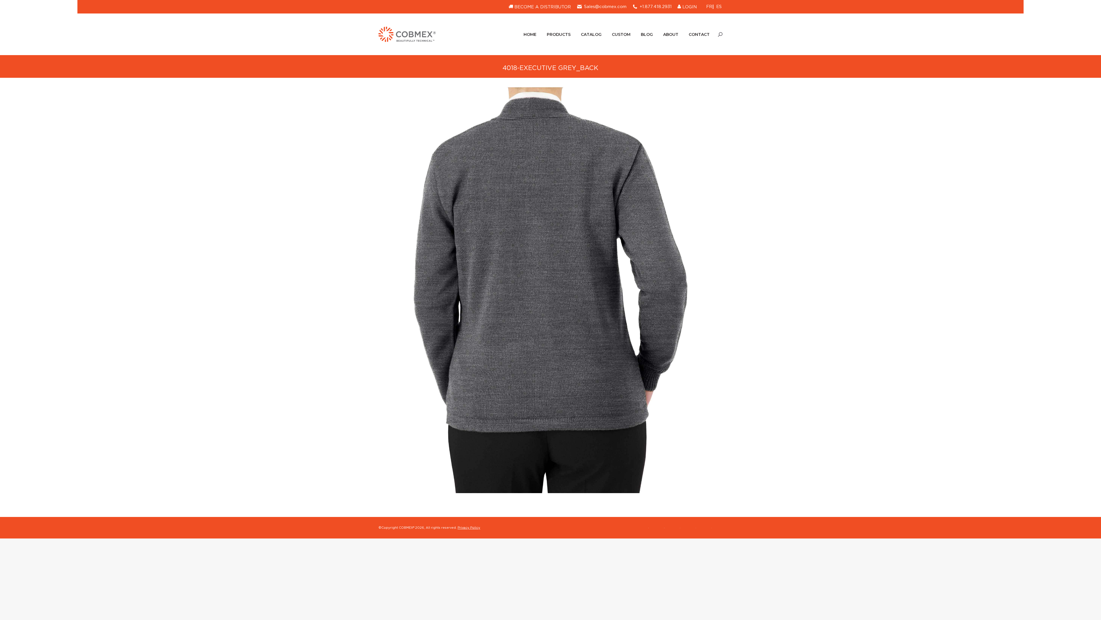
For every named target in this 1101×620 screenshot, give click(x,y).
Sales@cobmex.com (605, 6)
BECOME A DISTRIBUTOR (542, 6)
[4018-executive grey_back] (550, 290)
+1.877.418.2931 (656, 6)
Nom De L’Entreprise (1038, 548)
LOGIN (689, 6)
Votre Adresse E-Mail (1039, 579)
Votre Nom (1029, 533)
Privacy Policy (469, 528)
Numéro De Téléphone (1040, 563)
